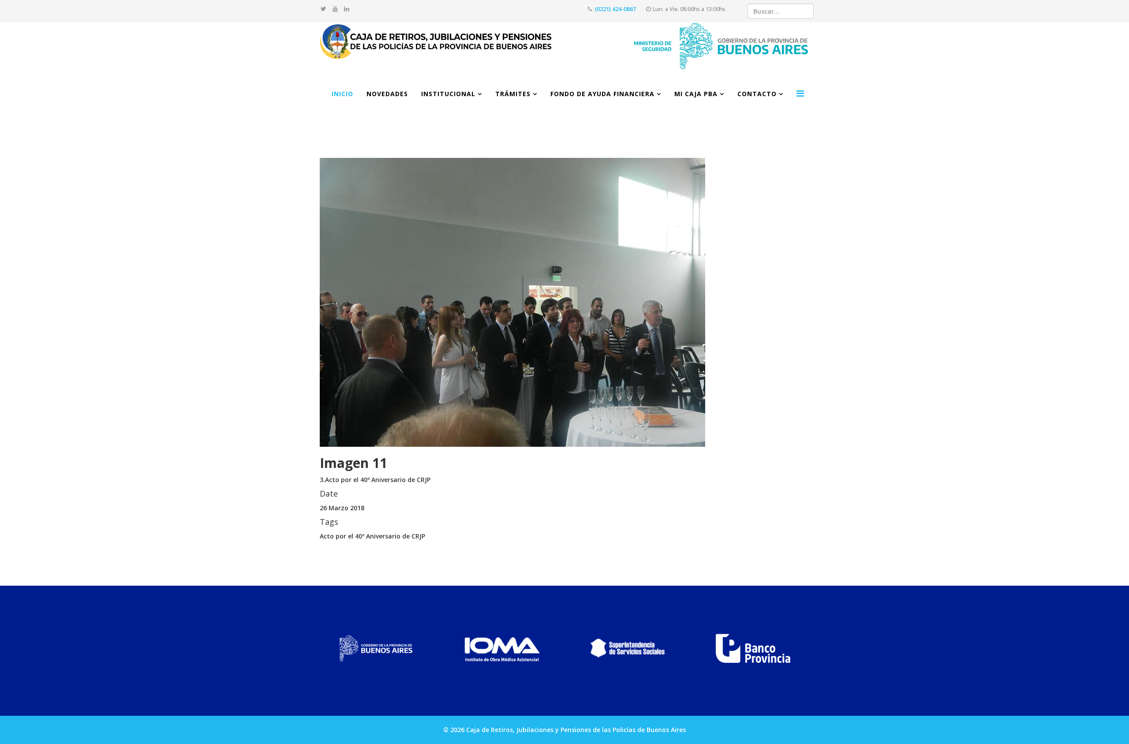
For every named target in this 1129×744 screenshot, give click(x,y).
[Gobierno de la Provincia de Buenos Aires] (376, 648)
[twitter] (323, 8)
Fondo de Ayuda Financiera (602, 94)
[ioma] (501, 648)
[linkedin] (346, 8)
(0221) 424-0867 (615, 9)
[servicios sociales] (627, 648)
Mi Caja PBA (696, 94)
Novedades (387, 94)
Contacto (757, 94)
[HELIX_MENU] (800, 93)
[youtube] (335, 8)
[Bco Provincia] (753, 648)
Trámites (513, 94)
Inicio (342, 94)
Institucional (448, 94)
